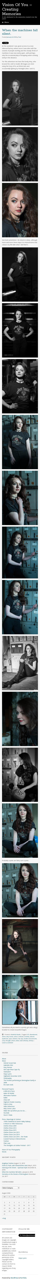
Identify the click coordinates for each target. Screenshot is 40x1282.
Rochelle (6, 1113)
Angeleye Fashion (8, 1163)
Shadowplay (8, 1078)
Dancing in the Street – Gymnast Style (14, 1168)
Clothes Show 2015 (10, 1130)
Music (4, 1061)
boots (11, 1036)
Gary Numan (8, 1067)
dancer (32, 1036)
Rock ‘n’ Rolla (8, 1115)
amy (7, 1036)
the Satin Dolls (8, 1085)
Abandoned (33, 1034)
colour (16, 1036)
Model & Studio (16, 1034)
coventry (26, 1036)
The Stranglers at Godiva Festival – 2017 (17, 1145)
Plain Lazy (7, 1143)
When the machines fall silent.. (20, 32)
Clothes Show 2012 (10, 1128)
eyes (10, 1039)
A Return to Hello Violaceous (13, 1124)
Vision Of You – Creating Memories (17, 9)
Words (4, 1152)
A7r (28, 1034)
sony (3, 1041)
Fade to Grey (8, 1104)
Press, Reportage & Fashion (11, 1119)
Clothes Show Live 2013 (11, 1132)
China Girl (7, 1100)
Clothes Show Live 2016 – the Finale (16, 1137)
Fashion (6, 1141)
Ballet (5, 1098)
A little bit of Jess (9, 1091)
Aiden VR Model (9, 1093)
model (26, 1039)
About (4, 1059)
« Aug (4, 1218)
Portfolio (23, 1278)
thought (8, 1041)
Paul (19, 37)
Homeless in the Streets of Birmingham (15, 1174)
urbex (17, 1041)
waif (21, 1041)
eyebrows (5, 1039)
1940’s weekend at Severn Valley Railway (17, 1121)
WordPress (14, 1278)
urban (13, 1041)
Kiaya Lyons (8, 1074)
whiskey (25, 1041)
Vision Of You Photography (11, 1150)
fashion (15, 1039)
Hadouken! (7, 1072)
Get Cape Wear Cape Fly (12, 1069)
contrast (20, 1036)
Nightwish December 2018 (12, 1076)
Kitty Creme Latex (9, 1109)
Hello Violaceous (9, 1106)
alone (4, 1036)
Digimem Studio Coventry (12, 1102)
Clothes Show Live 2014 (11, 1134)
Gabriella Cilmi (8, 1065)
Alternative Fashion (10, 1095)
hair (19, 1039)
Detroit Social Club (10, 1063)
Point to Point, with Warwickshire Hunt (15, 1165)
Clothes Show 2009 (10, 1126)
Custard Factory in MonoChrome (14, 1139)
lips (22, 1039)
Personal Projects (8, 1089)
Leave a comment (7, 1043)
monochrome (32, 1039)
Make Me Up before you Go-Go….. (15, 1111)
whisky (31, 1041)
